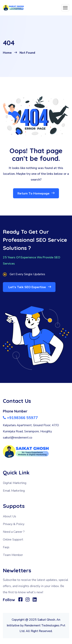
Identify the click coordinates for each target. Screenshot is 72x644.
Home (7, 53)
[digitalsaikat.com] (13, 8)
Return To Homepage (33, 193)
